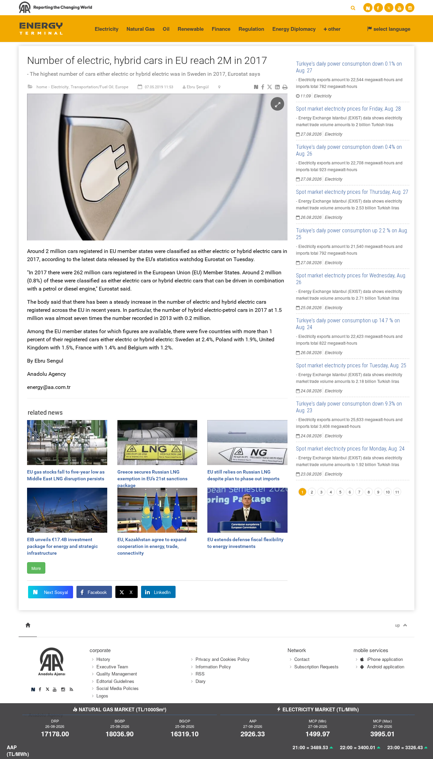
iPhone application (385, 659)
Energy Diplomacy (294, 28)
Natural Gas (141, 28)
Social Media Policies (117, 688)
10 (388, 492)
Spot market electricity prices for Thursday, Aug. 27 (352, 192)
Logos (102, 695)
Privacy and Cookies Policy (223, 659)
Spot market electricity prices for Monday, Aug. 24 (350, 448)
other (334, 28)
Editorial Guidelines (115, 681)
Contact (302, 659)
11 (397, 492)
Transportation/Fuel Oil (92, 87)
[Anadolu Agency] (41, 28)
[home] (28, 625)
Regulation (251, 28)
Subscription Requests (316, 666)
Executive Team (112, 666)
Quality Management (116, 673)
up (397, 625)
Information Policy (213, 666)
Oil (166, 28)
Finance (221, 28)
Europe (121, 87)
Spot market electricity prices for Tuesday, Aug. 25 (351, 365)
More (36, 568)
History (103, 659)
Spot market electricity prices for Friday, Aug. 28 (348, 109)
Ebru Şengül (198, 87)
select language (391, 28)
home (42, 87)
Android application (385, 666)
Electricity (106, 28)
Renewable (191, 28)
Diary (201, 681)
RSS (200, 673)
